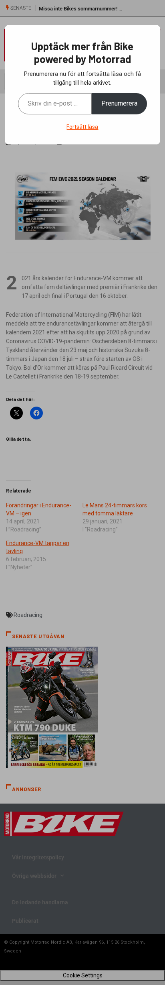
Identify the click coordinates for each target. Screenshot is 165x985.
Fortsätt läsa (82, 127)
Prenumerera (119, 103)
